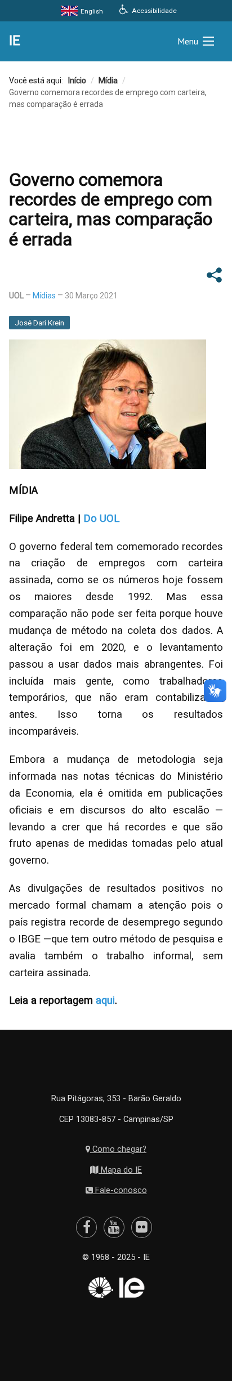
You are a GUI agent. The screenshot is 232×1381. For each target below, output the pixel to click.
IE (14, 40)
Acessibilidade (153, 11)
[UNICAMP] (100, 1287)
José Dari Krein (39, 322)
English (91, 11)
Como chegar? (118, 1149)
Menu (187, 41)
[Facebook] (87, 1227)
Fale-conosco (120, 1190)
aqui (105, 1000)
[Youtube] (114, 1227)
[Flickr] (142, 1227)
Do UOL (101, 518)
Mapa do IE (120, 1170)
